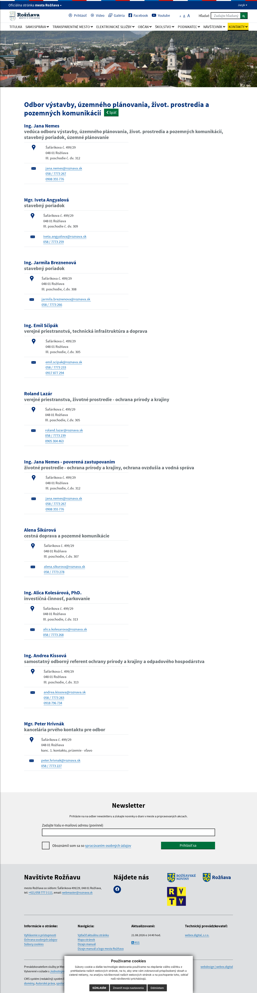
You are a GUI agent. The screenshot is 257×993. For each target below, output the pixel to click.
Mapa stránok (86, 939)
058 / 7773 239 (55, 435)
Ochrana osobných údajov (40, 939)
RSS (137, 942)
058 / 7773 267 (56, 173)
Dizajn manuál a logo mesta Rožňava (101, 948)
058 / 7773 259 (53, 241)
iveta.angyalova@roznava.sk (64, 236)
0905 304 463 (54, 441)
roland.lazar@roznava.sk (64, 430)
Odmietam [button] (157, 987)
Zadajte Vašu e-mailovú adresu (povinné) (72, 825)
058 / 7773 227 (51, 765)
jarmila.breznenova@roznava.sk (66, 299)
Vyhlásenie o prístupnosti (40, 935)
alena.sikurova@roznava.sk (64, 566)
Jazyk (242, 5)
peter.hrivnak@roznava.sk (60, 760)
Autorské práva (45, 983)
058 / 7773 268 (53, 634)
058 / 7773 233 (56, 367)
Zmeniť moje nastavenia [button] (128, 987)
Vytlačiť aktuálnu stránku (93, 935)
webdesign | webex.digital (217, 967)
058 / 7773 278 (54, 571)
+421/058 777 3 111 (40, 892)
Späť (112, 112)
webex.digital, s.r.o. (197, 935)
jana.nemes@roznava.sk (64, 168)
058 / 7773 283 (54, 697)
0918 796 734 (53, 703)
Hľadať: (204, 15)
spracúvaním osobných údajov (108, 845)
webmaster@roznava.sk (77, 892)
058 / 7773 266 (52, 304)
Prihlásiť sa (188, 845)
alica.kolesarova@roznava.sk (65, 629)
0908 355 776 (55, 179)
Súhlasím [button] (99, 987)
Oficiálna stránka (33, 5)
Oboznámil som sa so (91, 845)
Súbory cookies (34, 944)
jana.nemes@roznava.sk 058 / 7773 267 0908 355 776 (64, 503)
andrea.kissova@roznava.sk (65, 692)
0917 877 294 (55, 372)
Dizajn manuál (87, 944)
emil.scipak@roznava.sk (64, 362)
